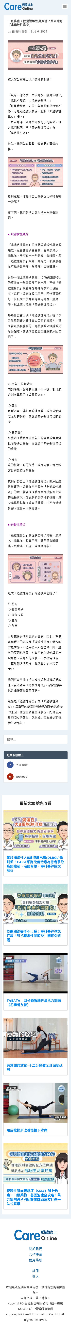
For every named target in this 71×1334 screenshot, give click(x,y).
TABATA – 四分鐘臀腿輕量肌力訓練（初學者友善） (34, 1002)
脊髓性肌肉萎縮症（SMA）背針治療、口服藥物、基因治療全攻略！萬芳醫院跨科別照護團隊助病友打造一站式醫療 (34, 1197)
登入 (35, 1276)
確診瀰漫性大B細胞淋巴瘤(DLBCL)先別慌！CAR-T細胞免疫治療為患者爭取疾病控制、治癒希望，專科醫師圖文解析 (35, 864)
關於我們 (35, 1249)
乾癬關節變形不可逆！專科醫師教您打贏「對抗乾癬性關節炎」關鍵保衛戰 (34, 935)
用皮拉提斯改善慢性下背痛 (27, 1130)
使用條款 (35, 1260)
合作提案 (35, 1254)
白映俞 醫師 (20, 31)
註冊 (35, 1271)
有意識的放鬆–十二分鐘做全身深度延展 (35, 1067)
